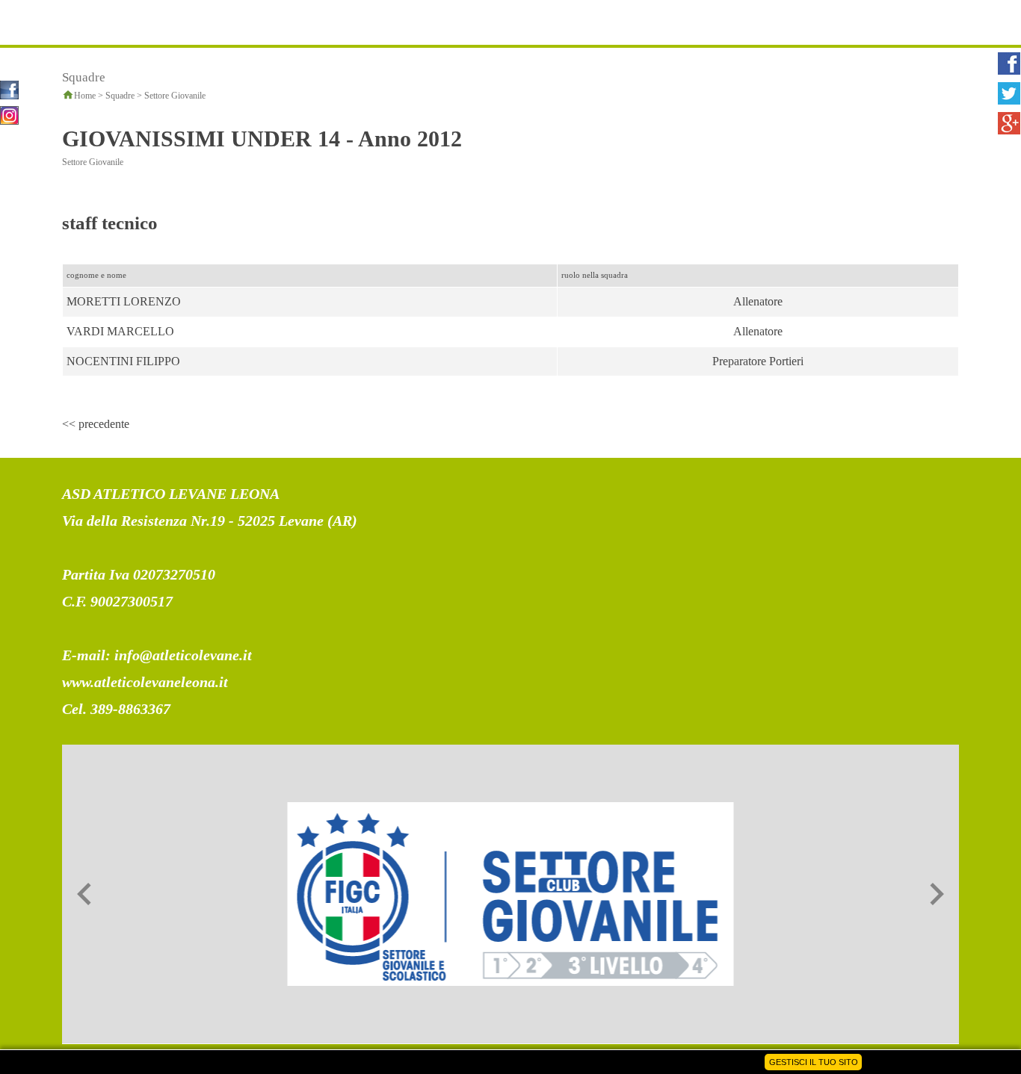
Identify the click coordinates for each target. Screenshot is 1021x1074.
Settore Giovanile (175, 95)
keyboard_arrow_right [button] (936, 894)
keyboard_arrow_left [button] (84, 894)
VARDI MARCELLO (120, 331)
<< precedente (95, 424)
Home (85, 95)
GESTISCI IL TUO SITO (813, 1062)
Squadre (120, 95)
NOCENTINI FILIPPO (123, 361)
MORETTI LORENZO (124, 301)
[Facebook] (9, 88)
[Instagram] (9, 114)
